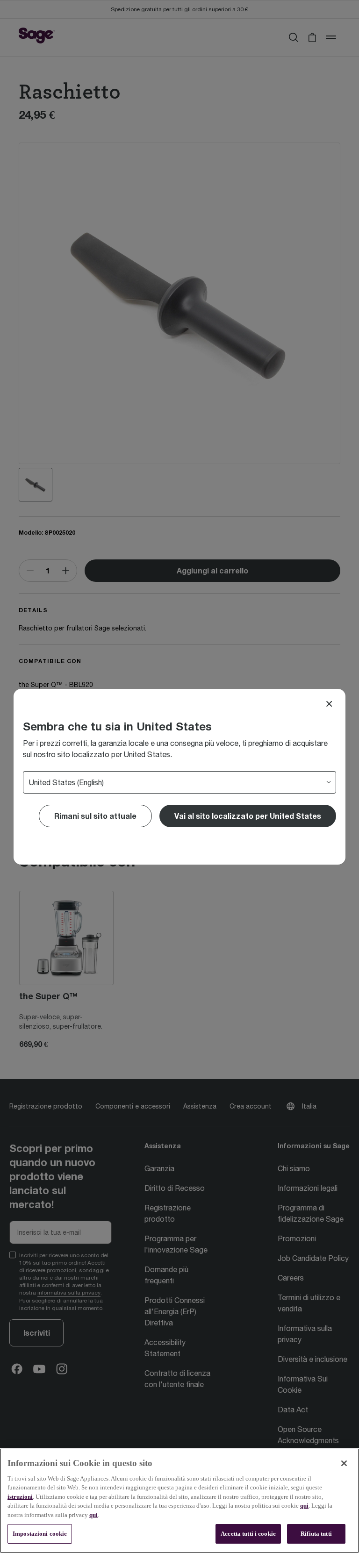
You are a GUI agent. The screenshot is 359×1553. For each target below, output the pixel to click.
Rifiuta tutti (316, 1533)
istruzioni (20, 1496)
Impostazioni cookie (40, 1533)
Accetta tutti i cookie (248, 1533)
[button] (247, 816)
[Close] (329, 703)
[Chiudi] (344, 1463)
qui (304, 1505)
